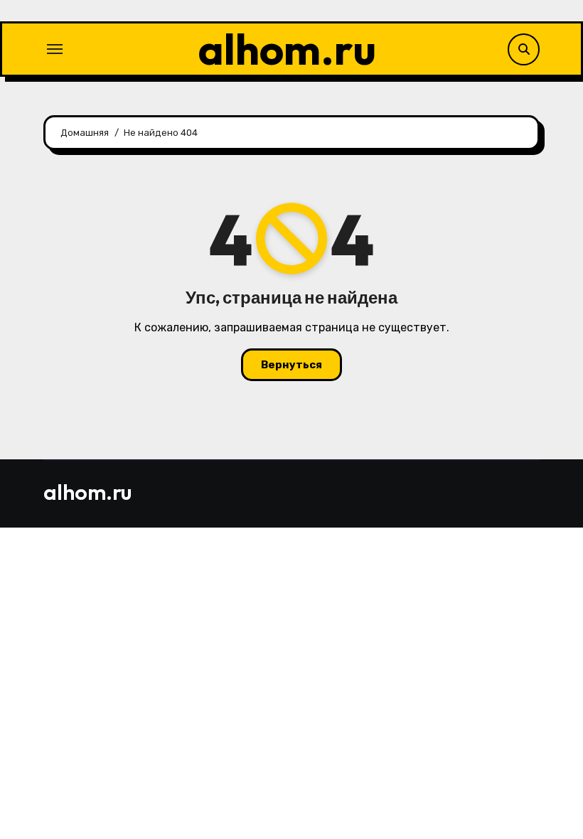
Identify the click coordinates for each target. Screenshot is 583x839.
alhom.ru (287, 49)
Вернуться (291, 364)
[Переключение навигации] (54, 49)
